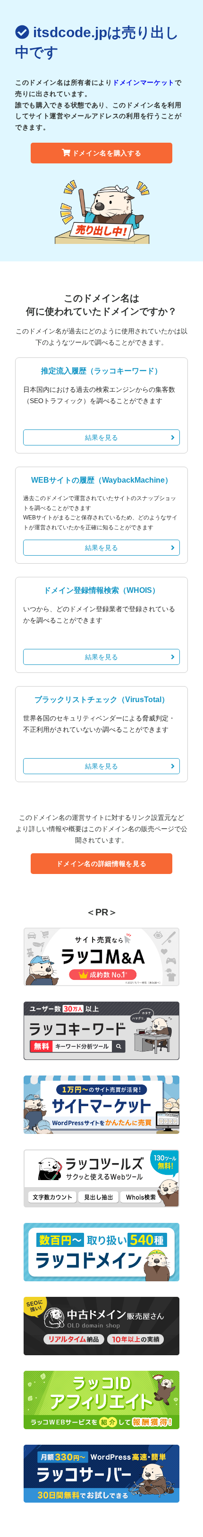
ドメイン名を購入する (107, 153)
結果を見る (101, 437)
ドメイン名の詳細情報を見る (101, 863)
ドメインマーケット (143, 82)
